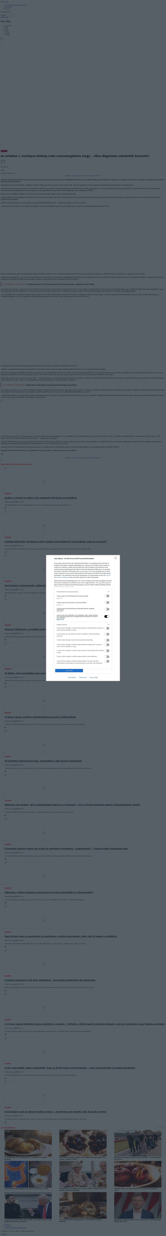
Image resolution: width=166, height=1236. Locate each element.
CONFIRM (69, 670)
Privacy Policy (94, 677)
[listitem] (83, 592)
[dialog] (83, 618)
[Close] (116, 559)
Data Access (83, 677)
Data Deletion (72, 677)
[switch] (106, 596)
